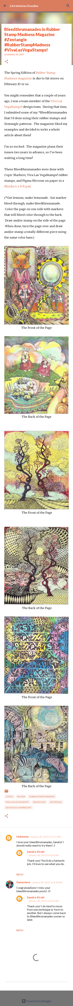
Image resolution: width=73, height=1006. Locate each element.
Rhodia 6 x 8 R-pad (17, 186)
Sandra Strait (35, 851)
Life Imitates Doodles (24, 5)
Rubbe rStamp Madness (42, 796)
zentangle (56, 802)
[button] (6, 61)
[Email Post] (6, 792)
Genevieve (23, 882)
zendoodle (39, 802)
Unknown (22, 836)
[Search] (68, 5)
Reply (19, 874)
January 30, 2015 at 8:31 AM (43, 900)
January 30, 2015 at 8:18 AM (47, 882)
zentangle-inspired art (19, 807)
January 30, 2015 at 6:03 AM (43, 855)
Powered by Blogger (39, 1001)
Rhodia (21, 796)
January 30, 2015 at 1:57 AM (45, 836)
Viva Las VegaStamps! (17, 802)
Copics (9, 796)
